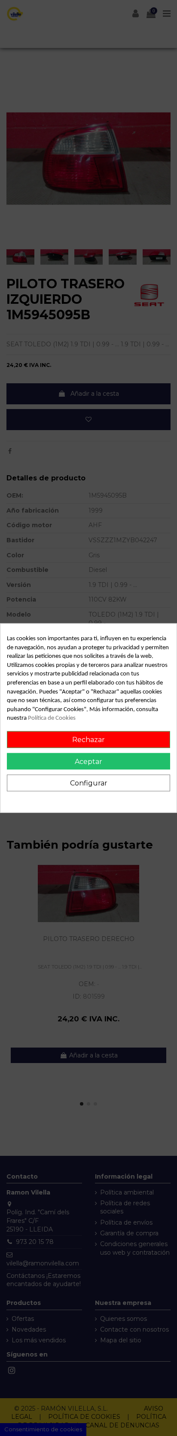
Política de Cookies (52, 718)
